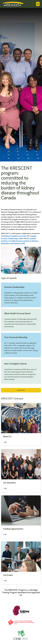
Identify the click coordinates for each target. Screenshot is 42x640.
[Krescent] (12, 4)
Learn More (21, 390)
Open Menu (38, 4)
